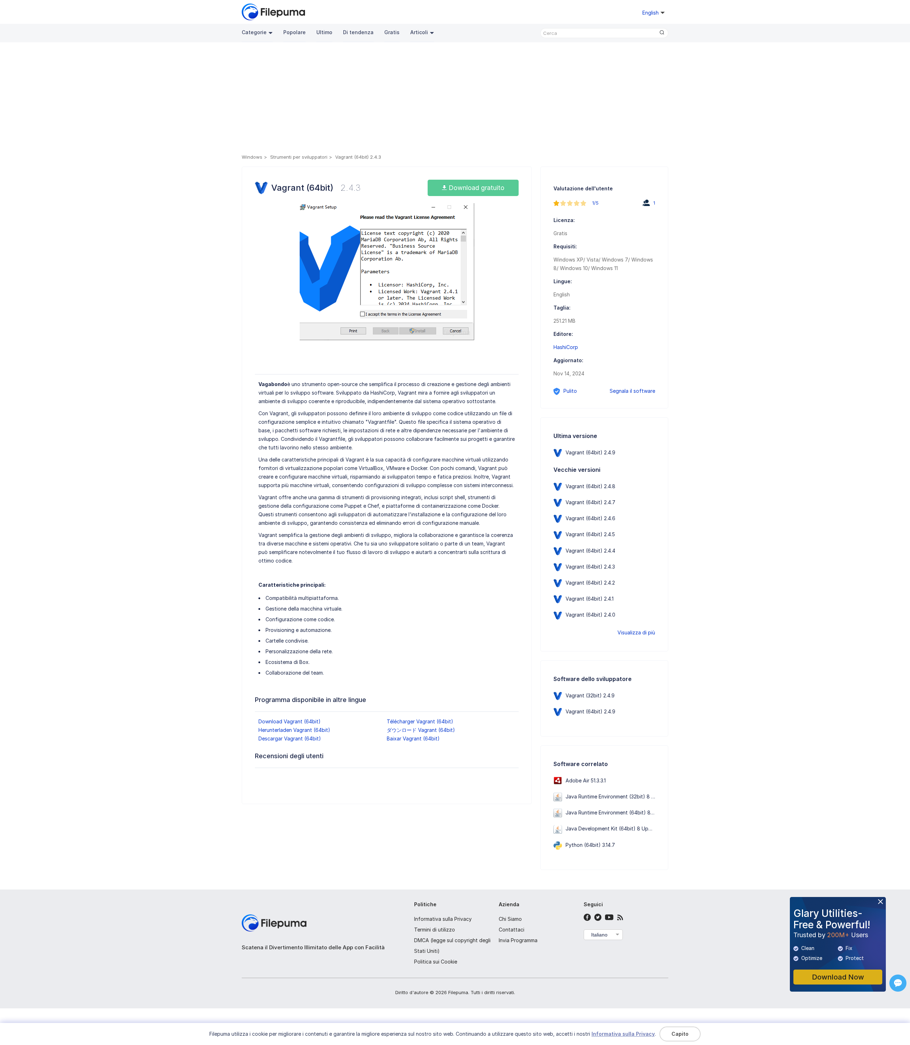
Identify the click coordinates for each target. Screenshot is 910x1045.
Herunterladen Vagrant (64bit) (294, 730)
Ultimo (324, 32)
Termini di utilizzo (434, 930)
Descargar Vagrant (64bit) (289, 738)
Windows (252, 157)
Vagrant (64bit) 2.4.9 (590, 452)
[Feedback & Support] (897, 983)
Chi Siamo (510, 919)
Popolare (294, 32)
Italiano (599, 935)
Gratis (392, 32)
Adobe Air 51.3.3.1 (586, 780)
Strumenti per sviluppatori (298, 157)
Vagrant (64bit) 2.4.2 (590, 583)
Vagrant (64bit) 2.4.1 (590, 599)
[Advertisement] (455, 99)
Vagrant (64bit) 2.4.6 (590, 518)
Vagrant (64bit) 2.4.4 (590, 551)
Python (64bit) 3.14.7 (590, 845)
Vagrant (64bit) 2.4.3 (590, 567)
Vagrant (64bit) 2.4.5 (590, 534)
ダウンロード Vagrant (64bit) (421, 730)
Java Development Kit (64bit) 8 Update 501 (617, 828)
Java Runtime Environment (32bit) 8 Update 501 (622, 796)
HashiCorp (565, 347)
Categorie (254, 32)
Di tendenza (358, 32)
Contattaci (511, 930)
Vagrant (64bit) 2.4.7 (590, 502)
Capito (680, 1034)
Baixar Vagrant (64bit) (413, 738)
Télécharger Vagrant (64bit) (420, 721)
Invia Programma (518, 940)
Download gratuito (475, 187)
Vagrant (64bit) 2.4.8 (590, 486)
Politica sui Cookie (435, 962)
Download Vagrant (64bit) (289, 721)
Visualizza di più (636, 632)
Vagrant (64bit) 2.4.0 (590, 615)
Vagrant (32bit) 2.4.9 (590, 695)
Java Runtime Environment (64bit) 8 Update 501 (622, 812)
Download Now (838, 977)
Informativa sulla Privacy (443, 919)
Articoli (419, 32)
